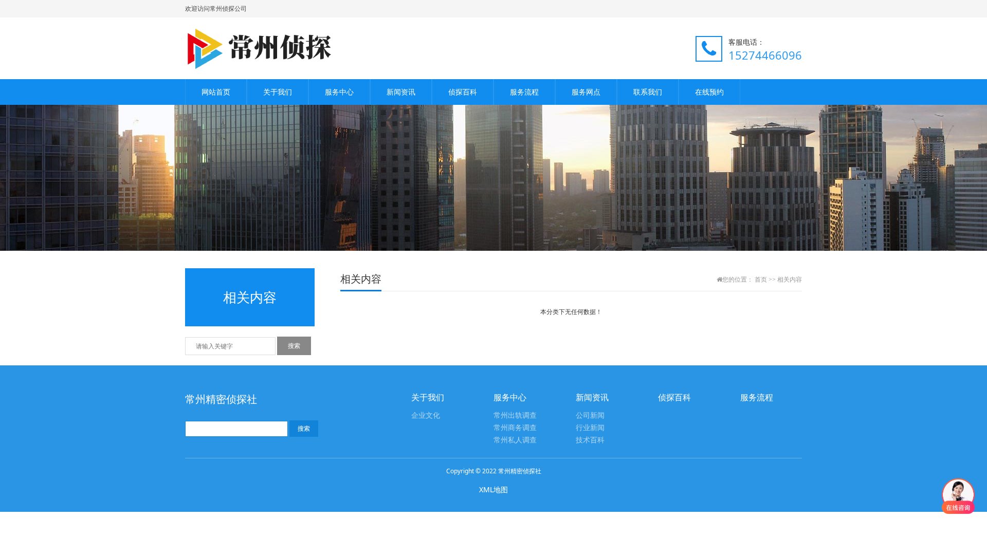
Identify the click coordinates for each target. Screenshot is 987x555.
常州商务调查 (515, 428)
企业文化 (425, 415)
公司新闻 (590, 415)
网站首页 (216, 92)
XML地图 (493, 489)
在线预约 (709, 92)
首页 (761, 279)
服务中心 (339, 92)
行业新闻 (590, 428)
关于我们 (277, 92)
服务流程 (524, 92)
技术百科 (590, 440)
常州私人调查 (515, 440)
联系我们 (647, 92)
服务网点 (586, 92)
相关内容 (789, 279)
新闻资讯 (401, 92)
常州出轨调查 (515, 415)
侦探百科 (462, 92)
